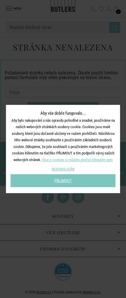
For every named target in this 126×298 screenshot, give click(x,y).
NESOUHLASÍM (63, 169)
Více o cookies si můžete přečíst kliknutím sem (77, 160)
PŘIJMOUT (63, 180)
